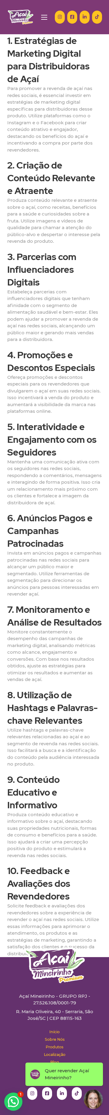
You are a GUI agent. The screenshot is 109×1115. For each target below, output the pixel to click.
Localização (54, 1054)
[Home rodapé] (54, 960)
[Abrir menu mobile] (44, 17)
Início (54, 1032)
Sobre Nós (54, 1039)
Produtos (54, 1047)
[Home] (20, 17)
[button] (13, 1102)
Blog (54, 1062)
